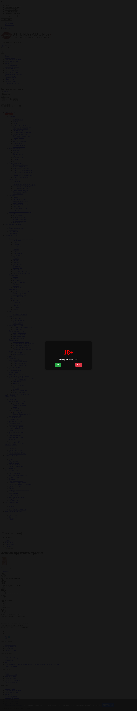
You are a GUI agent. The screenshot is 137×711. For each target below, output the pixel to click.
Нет (78, 365)
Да (58, 365)
